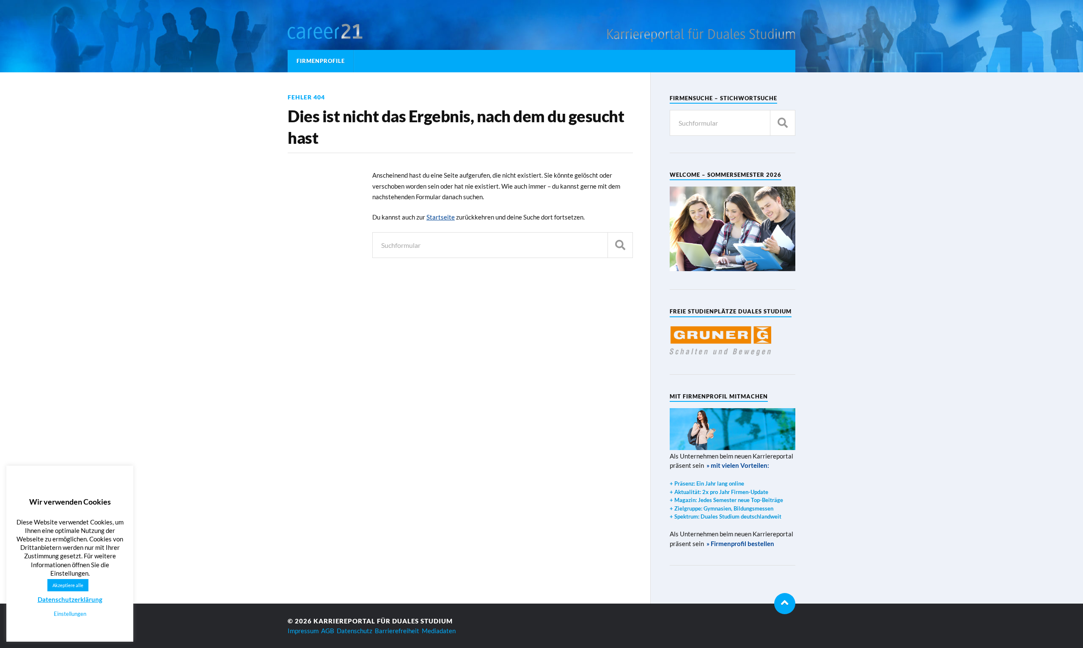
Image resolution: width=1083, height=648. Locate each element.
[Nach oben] (784, 603)
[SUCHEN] (620, 245)
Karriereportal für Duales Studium (383, 621)
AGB (327, 630)
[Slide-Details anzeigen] (720, 340)
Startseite (440, 217)
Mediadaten (439, 630)
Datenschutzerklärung (70, 599)
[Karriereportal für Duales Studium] (340, 31)
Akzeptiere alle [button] (67, 585)
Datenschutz (354, 630)
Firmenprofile (321, 61)
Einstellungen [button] (70, 613)
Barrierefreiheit (397, 630)
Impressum (303, 630)
